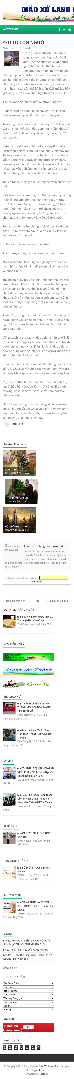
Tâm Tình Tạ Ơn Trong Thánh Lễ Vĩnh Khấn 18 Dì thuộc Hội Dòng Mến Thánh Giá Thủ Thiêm (34, 799)
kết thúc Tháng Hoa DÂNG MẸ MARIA (26, 950)
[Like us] (59, 29)
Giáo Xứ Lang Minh (49, 1066)
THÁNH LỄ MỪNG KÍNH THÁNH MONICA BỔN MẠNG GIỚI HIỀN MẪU (34, 707)
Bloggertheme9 (38, 1070)
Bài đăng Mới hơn (15, 601)
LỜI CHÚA (22, 48)
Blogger (43, 1074)
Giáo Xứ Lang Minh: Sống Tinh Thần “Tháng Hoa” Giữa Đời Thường (34, 734)
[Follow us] (64, 29)
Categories (12, 29)
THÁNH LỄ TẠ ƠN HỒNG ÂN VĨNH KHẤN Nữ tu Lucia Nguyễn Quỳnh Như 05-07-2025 (35, 772)
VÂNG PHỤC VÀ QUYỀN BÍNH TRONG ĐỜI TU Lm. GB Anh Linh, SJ (35, 906)
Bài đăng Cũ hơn (59, 601)
